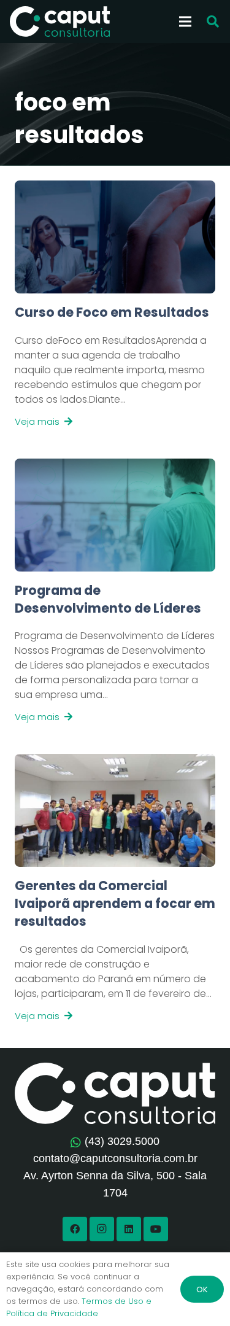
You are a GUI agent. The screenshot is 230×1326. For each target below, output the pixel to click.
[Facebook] (75, 1229)
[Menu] (185, 21)
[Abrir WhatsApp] (199, 1295)
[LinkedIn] (129, 1229)
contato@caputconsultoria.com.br (115, 1158)
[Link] (115, 365)
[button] (212, 21)
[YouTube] (156, 1229)
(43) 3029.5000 (122, 1141)
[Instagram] (102, 1229)
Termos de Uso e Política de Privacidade (78, 1307)
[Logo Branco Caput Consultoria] (60, 21)
